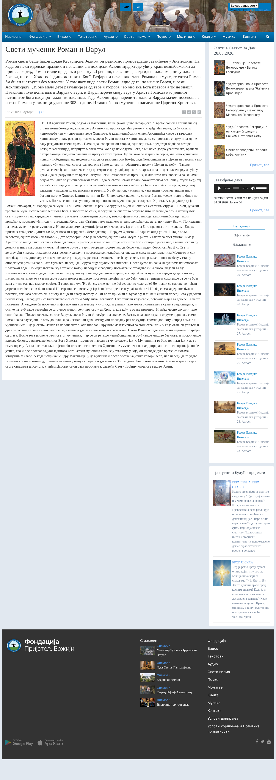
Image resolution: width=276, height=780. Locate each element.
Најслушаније (242, 244)
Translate (262, 10)
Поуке (213, 679)
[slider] (261, 188)
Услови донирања (223, 718)
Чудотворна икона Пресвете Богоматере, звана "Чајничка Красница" (247, 88)
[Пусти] (219, 188)
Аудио (213, 664)
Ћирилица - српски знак (173, 704)
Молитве (215, 687)
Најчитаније (241, 235)
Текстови (216, 656)
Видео (213, 648)
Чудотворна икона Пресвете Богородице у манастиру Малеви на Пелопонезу (247, 110)
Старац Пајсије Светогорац (174, 692)
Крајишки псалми (168, 679)
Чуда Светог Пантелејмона (174, 667)
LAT (138, 7)
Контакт (214, 710)
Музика (214, 703)
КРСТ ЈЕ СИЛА (242, 562)
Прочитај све (259, 165)
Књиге (213, 695)
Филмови (163, 645)
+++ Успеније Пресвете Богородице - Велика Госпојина (243, 67)
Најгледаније (241, 226)
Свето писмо (219, 672)
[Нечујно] (253, 188)
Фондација (217, 640)
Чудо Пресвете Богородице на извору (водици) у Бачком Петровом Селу (246, 131)
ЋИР (125, 7)
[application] (241, 188)
